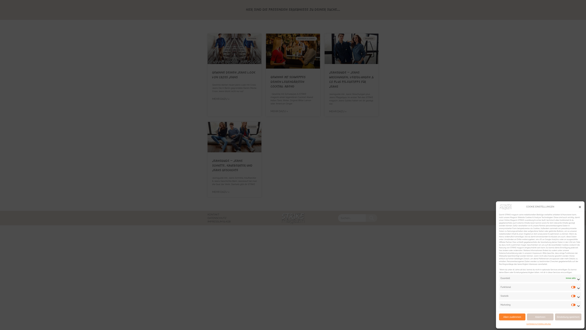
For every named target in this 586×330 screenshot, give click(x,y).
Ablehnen (540, 317)
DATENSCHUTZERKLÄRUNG (538, 324)
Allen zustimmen (512, 317)
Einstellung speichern (568, 317)
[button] (579, 206)
